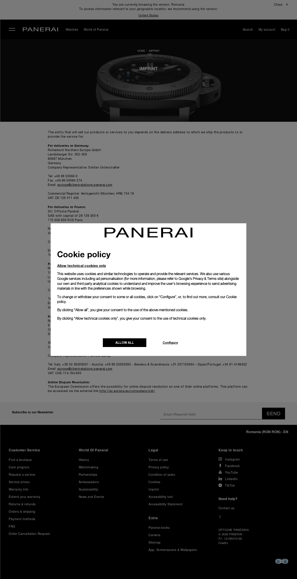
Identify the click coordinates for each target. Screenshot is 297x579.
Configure (170, 342)
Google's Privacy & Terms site (201, 279)
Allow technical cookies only (81, 266)
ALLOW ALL (124, 342)
